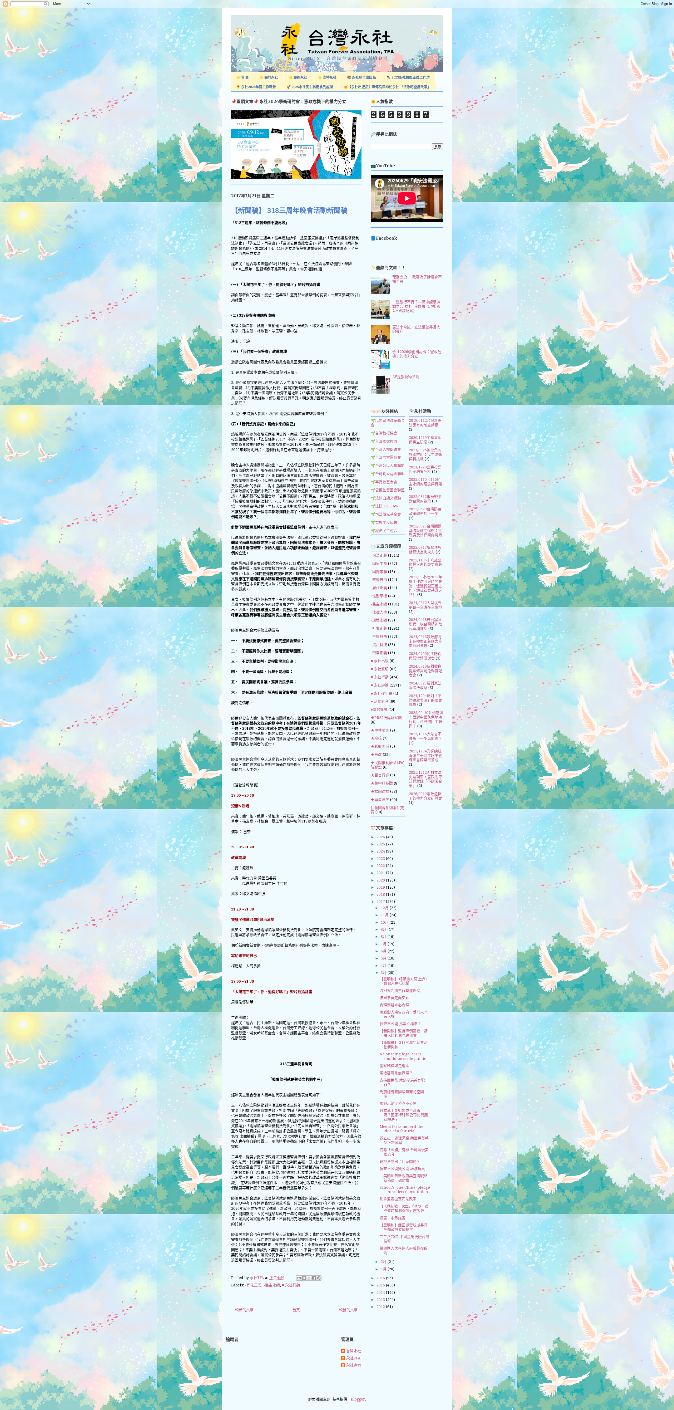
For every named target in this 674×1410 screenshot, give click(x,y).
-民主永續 (272, 1285)
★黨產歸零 (380, 799)
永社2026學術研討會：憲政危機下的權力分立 (416, 354)
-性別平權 (379, 596)
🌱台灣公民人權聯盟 (388, 465)
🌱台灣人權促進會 (386, 449)
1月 (384, 1269)
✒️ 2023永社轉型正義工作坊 (408, 77)
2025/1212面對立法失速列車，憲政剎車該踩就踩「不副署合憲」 (425, 779)
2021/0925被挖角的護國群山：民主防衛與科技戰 (425, 454)
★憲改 (376, 754)
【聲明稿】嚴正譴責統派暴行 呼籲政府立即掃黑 (404, 1227)
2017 (381, 901)
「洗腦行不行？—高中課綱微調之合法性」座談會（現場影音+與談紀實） (416, 306)
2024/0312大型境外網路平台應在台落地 (425, 605)
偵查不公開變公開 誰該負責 (402, 1169)
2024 (381, 851)
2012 (381, 1307)
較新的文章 (244, 1310)
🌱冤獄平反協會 (384, 522)
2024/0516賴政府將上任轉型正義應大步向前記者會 (425, 641)
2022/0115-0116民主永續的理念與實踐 (425, 481)
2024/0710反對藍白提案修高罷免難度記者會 (425, 670)
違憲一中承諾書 (392, 1218)
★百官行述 (380, 775)
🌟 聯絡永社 (298, 77)
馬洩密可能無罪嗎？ (396, 1073)
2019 (381, 887)
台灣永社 (353, 1351)
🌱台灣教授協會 (384, 433)
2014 (381, 1292)
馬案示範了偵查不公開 (398, 1103)
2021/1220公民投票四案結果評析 (425, 469)
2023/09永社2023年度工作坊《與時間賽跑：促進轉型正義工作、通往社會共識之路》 (425, 586)
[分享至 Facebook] (313, 1278)
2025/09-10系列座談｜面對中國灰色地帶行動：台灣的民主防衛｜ (426, 719)
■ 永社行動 (291, 1285)
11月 (385, 915)
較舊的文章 (348, 1310)
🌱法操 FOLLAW (385, 506)
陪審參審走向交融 (394, 998)
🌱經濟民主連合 (384, 530)
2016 (381, 1278)
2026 (381, 837)
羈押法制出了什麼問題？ (400, 1161)
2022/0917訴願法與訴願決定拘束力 (425, 549)
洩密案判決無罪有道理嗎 (400, 990)
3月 (384, 973)
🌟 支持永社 (327, 77)
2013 (381, 1300)
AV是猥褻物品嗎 (405, 377)
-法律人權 (379, 612)
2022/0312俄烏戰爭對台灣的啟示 (425, 499)
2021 (381, 873)
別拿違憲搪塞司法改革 (398, 1199)
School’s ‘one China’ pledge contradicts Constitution (405, 1189)
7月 (384, 944)
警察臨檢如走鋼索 (394, 1066)
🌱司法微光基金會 (386, 514)
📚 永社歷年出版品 (361, 77)
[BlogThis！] (303, 1278)
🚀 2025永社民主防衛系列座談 (309, 87)
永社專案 (353, 1365)
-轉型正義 (379, 653)
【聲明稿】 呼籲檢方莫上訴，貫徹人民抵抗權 (404, 981)
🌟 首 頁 (242, 77)
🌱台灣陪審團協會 (386, 457)
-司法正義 (253, 1285)
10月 (385, 922)
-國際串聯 (379, 572)
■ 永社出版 (380, 661)
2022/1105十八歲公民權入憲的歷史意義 (425, 562)
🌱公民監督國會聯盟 (388, 490)
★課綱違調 (380, 791)
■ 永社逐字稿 (381, 693)
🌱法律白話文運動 (386, 498)
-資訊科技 (379, 645)
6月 (384, 951)
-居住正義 (379, 588)
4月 (384, 965)
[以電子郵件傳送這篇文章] (298, 1278)
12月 (385, 908)
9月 (384, 929)
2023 (381, 858)
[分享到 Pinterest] (318, 1278)
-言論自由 (379, 636)
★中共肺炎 (380, 730)
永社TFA (353, 1358)
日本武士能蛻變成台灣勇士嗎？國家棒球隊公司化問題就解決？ (404, 1115)
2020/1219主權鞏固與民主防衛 (425, 439)
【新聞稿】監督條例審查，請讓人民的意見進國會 (404, 1033)
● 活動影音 (380, 701)
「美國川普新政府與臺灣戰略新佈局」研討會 (404, 1178)
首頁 (296, 1310)
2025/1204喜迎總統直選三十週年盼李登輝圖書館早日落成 (425, 755)
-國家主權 (379, 563)
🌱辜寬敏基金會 (384, 482)
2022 (381, 866)
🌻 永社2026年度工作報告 (256, 87)
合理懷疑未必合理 (394, 1005)
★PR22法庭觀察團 (386, 718)
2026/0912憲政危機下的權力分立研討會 (425, 796)
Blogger (358, 1399)
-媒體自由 (379, 579)
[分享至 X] (308, 1278)
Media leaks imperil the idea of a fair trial (401, 1128)
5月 (384, 958)
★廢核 (376, 738)
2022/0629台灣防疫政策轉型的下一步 (425, 511)
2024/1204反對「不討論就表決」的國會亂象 (425, 700)
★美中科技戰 (382, 783)
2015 (381, 1285)
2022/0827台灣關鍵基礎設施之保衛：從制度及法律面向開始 (425, 530)
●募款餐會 (379, 709)
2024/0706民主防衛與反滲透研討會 (425, 656)
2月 (384, 1262)
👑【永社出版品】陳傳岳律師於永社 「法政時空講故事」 (387, 87)
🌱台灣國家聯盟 (384, 441)
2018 (381, 894)
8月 (384, 936)
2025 (381, 844)
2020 (381, 880)
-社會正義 (379, 628)
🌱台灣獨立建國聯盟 (388, 474)
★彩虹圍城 (380, 746)
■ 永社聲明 (380, 669)
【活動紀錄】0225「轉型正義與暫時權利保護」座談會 (404, 1208)
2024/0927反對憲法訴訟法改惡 (425, 685)
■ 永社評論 (380, 685)
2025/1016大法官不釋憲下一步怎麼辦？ (425, 736)
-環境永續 (379, 620)
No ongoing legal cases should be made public (403, 1056)
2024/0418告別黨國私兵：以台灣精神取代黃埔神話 (425, 624)
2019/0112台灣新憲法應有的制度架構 (425, 422)
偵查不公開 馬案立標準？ (400, 1024)
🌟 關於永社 (268, 77)
